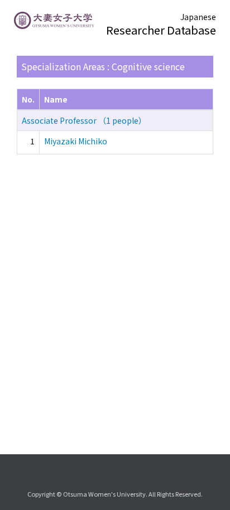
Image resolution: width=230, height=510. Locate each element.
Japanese (198, 16)
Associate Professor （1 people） (84, 120)
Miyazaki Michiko (75, 141)
